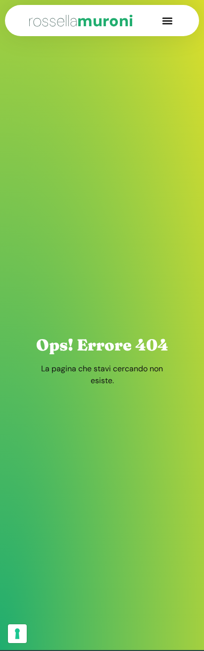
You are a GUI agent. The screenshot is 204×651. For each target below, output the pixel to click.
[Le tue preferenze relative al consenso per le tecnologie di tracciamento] (17, 633)
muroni (80, 20)
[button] (167, 20)
